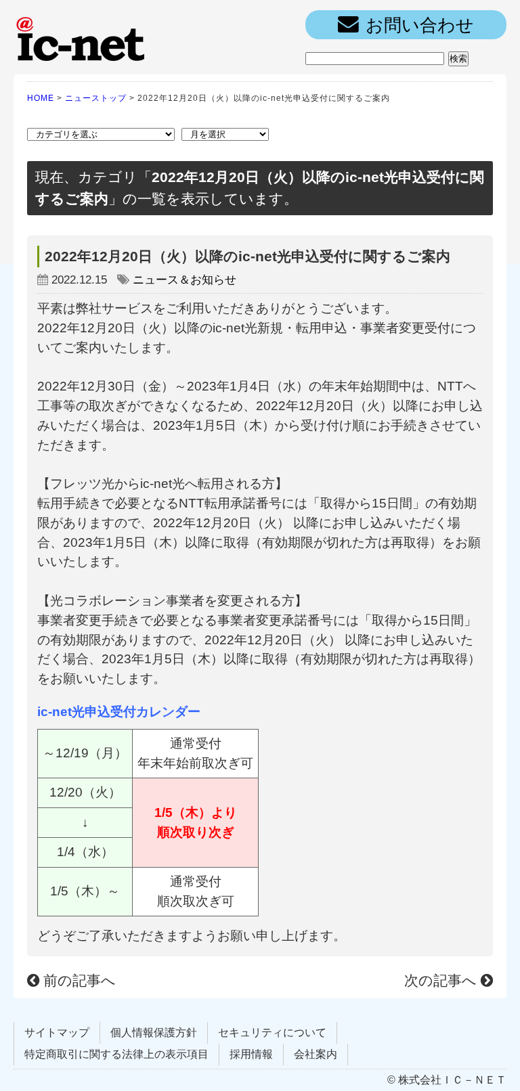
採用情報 (251, 1054)
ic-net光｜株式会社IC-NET (81, 37)
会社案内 (315, 1054)
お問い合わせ (420, 25)
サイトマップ (56, 1032)
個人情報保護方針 (153, 1032)
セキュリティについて (272, 1032)
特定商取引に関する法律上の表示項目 (116, 1054)
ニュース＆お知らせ (184, 279)
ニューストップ (96, 98)
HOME (40, 98)
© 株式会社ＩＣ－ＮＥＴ (446, 1080)
